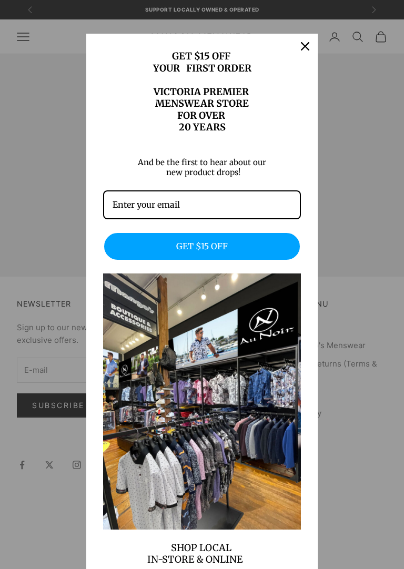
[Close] (305, 46)
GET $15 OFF (202, 246)
